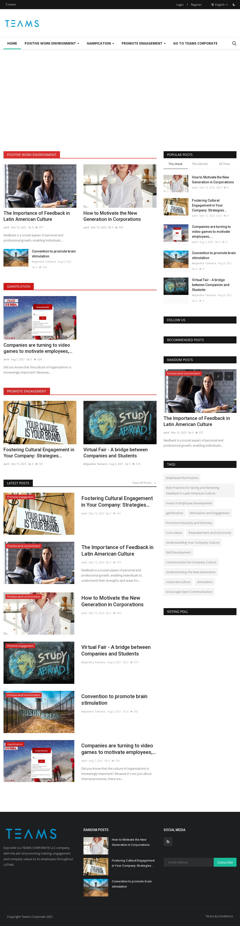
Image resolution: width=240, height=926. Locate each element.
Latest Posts (18, 483)
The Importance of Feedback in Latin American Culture (37, 216)
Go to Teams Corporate (195, 43)
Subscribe (225, 862)
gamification (174, 513)
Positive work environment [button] (51, 43)
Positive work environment (31, 154)
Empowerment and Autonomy (210, 533)
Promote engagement (26, 391)
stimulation (205, 582)
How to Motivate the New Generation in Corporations (112, 216)
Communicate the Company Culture (191, 562)
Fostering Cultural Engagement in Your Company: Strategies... (39, 453)
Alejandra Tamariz (44, 261)
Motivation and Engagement (210, 513)
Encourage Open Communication (189, 592)
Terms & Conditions (219, 916)
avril (6, 227)
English (219, 5)
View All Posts (143, 483)
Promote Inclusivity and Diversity (189, 523)
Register (196, 5)
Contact (11, 4)
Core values (174, 533)
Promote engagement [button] (142, 43)
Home (12, 43)
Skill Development (178, 552)
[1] (233, 4)
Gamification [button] (99, 43)
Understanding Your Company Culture (192, 542)
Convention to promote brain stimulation (54, 253)
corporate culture (178, 582)
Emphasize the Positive (182, 478)
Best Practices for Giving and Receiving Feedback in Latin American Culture (192, 490)
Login (180, 5)
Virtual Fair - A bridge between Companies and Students (115, 453)
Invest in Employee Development (189, 503)
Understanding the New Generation (191, 572)
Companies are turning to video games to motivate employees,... (38, 348)
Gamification (18, 286)
